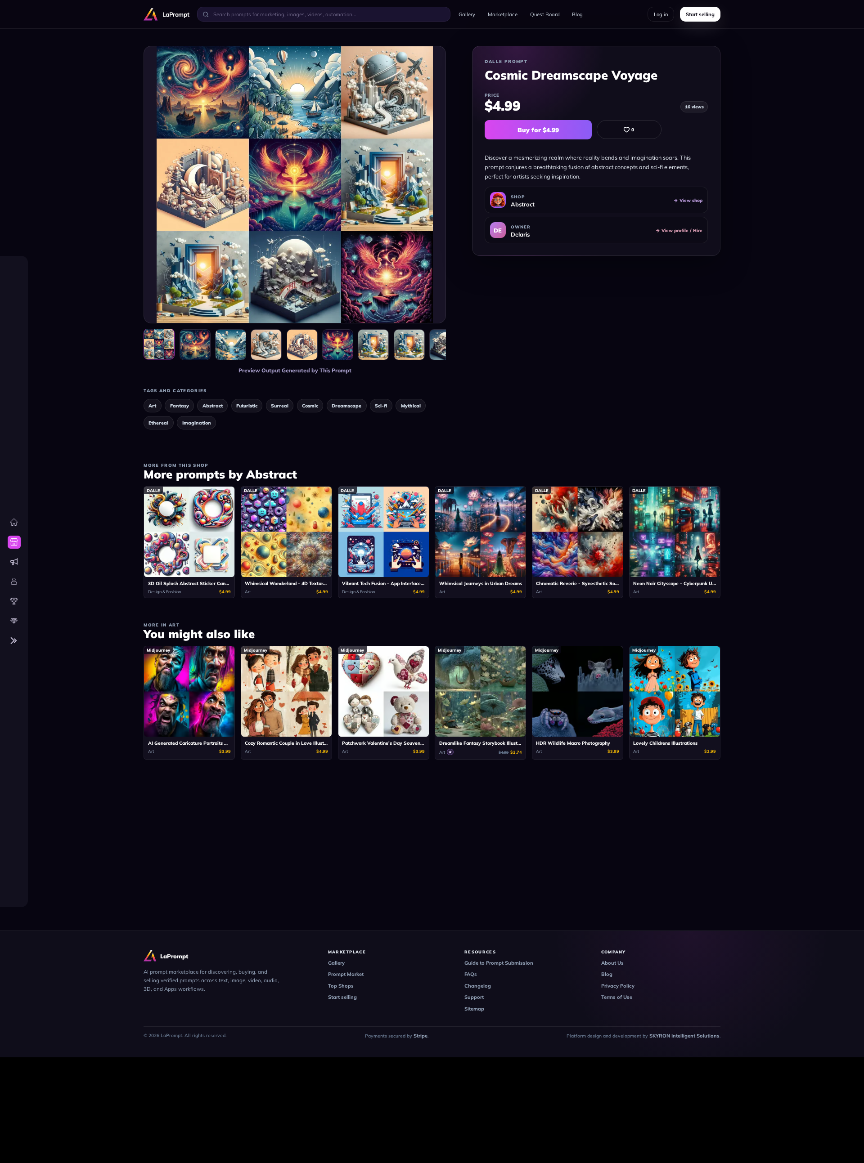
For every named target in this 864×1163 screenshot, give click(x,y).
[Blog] (14, 561)
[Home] (14, 522)
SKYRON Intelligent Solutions (684, 1036)
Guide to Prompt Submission (498, 963)
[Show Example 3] (266, 344)
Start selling (342, 997)
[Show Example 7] (409, 344)
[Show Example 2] (230, 344)
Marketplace (503, 14)
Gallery (467, 14)
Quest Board (545, 14)
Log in (661, 14)
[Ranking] (14, 601)
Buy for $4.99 (538, 130)
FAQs (470, 974)
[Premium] (14, 620)
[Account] (14, 581)
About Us (612, 963)
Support (474, 997)
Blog (577, 14)
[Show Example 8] (444, 344)
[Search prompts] (205, 14)
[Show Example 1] (195, 344)
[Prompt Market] (14, 542)
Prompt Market (346, 974)
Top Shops (341, 986)
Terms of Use (616, 997)
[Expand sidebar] (14, 640)
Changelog (477, 986)
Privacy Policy (617, 986)
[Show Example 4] (302, 344)
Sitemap (474, 1009)
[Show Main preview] (159, 343)
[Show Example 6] (373, 344)
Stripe (421, 1036)
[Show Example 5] (337, 344)
